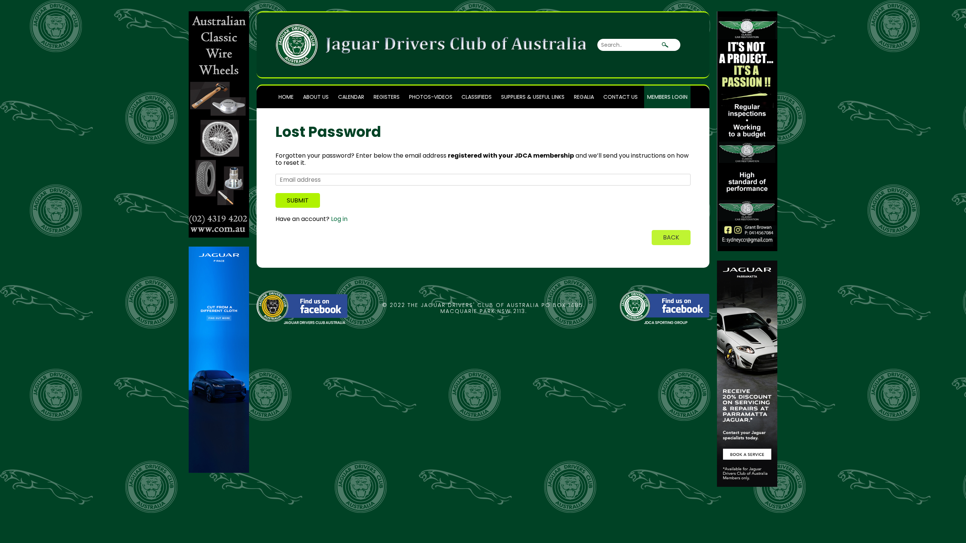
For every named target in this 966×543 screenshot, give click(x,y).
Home (286, 97)
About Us (316, 97)
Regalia (584, 97)
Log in (339, 219)
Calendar (351, 97)
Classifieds (476, 97)
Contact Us (620, 97)
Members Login (667, 97)
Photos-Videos (430, 97)
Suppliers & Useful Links (533, 97)
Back (671, 237)
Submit (298, 200)
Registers (387, 97)
